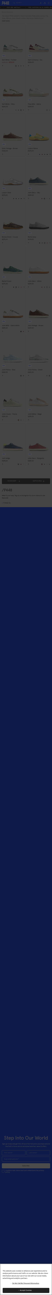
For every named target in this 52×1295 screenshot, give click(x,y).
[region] (26, 1279)
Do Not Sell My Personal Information (25, 1283)
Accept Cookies (26, 1290)
